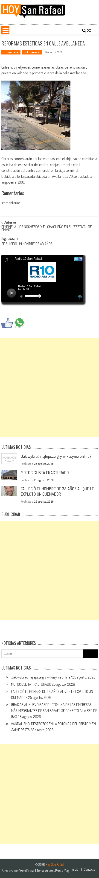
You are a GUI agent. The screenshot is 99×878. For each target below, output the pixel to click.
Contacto (89, 869)
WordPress (27, 870)
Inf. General (32, 52)
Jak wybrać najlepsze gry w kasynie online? (56, 456)
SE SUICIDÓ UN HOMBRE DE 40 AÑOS (26, 244)
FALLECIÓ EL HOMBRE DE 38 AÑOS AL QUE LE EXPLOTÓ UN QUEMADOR (57, 491)
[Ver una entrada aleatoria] (89, 30)
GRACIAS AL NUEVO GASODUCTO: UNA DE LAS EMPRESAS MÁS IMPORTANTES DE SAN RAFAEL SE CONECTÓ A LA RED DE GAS (54, 710)
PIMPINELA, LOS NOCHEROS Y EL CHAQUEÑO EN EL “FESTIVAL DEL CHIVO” (47, 228)
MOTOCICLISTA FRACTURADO (45, 472)
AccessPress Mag (57, 870)
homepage (11, 52)
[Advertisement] (49, 387)
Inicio (75, 869)
